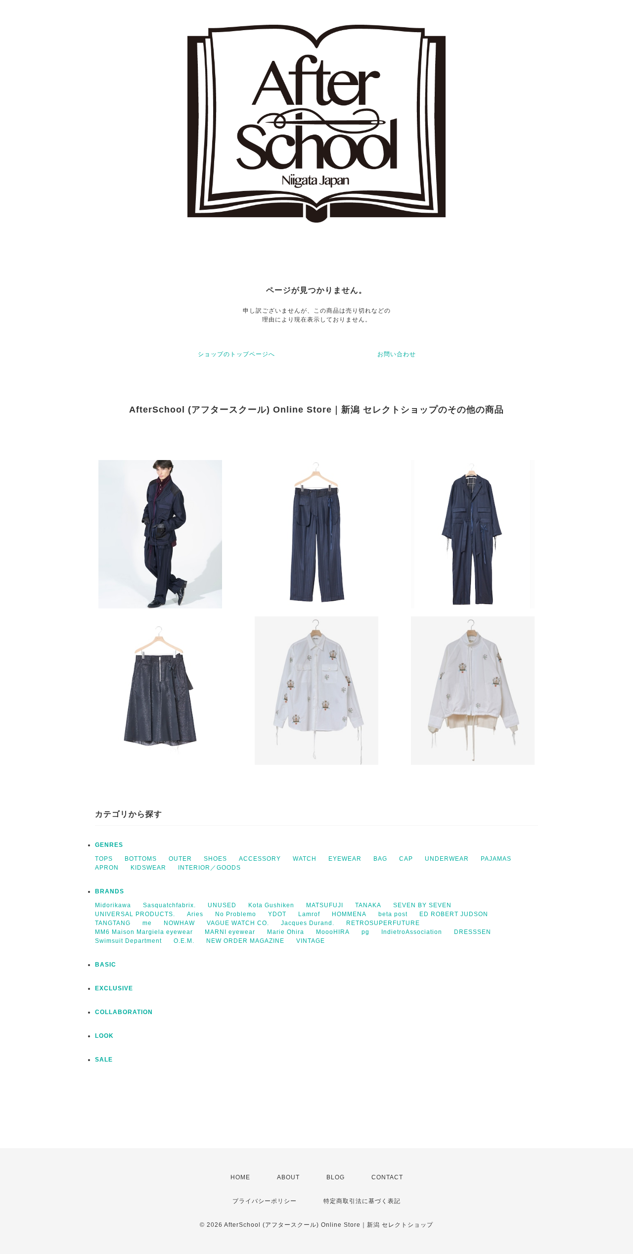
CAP (406, 858)
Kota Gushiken (271, 905)
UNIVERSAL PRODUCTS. (135, 914)
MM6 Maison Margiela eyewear (144, 932)
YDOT (277, 914)
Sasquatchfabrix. (169, 905)
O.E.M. (184, 940)
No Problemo (235, 914)
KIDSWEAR (148, 867)
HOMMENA (349, 914)
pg (365, 932)
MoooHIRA (333, 932)
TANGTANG (113, 923)
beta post (392, 914)
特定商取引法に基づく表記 (362, 1201)
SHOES (215, 858)
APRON (107, 867)
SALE (104, 1059)
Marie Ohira (285, 932)
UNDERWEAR (447, 858)
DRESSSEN (472, 932)
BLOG (335, 1177)
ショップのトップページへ (236, 354)
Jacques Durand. (307, 923)
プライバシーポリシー (264, 1201)
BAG (380, 858)
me (147, 923)
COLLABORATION (124, 1012)
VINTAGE (310, 940)
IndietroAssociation (411, 932)
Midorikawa (113, 905)
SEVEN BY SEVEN (422, 905)
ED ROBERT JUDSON (453, 914)
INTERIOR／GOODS (209, 867)
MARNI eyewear (230, 932)
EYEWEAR (345, 858)
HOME (240, 1177)
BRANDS (109, 891)
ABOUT (288, 1177)
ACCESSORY (260, 858)
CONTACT (387, 1177)
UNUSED (222, 905)
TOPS (104, 858)
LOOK (104, 1035)
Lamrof (309, 914)
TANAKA (368, 905)
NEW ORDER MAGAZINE (245, 940)
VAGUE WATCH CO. (238, 923)
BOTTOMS (141, 858)
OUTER (180, 858)
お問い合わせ (396, 354)
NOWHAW (179, 923)
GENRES (109, 844)
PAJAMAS (496, 858)
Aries (195, 914)
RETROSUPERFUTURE (383, 923)
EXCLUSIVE (114, 988)
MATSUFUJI (324, 905)
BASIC (105, 964)
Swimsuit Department (128, 940)
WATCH (304, 858)
